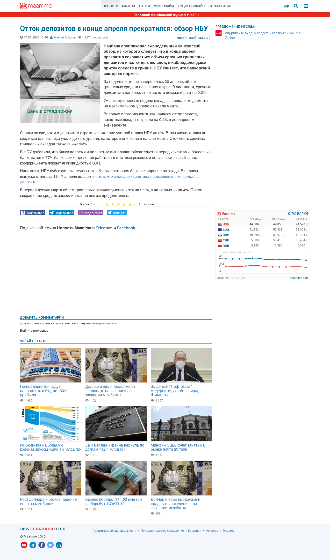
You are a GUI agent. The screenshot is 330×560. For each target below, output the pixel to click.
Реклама (229, 530)
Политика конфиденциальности (114, 530)
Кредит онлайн (191, 6)
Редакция (194, 530)
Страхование (220, 6)
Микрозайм (164, 6)
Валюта (128, 6)
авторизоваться (104, 323)
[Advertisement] (116, 274)
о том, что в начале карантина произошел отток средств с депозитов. (109, 179)
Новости (110, 6)
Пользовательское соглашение (162, 530)
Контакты (212, 530)
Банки (144, 6)
